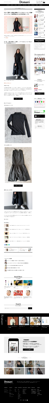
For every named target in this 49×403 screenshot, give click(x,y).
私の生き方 (19, 396)
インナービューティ (11, 396)
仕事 (15, 390)
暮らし (18, 389)
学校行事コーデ (24, 390)
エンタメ (19, 391)
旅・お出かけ (19, 394)
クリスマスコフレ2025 (11, 394)
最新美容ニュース (11, 393)
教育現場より (24, 391)
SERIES (38, 387)
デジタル (16, 391)
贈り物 (18, 398)
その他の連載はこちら (39, 93)
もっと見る (39, 36)
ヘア (9, 391)
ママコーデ (13, 8)
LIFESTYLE (20, 387)
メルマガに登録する (28, 349)
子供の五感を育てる (25, 389)
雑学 (15, 389)
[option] (12, 323)
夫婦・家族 (19, 395)
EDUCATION (25, 387)
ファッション (7, 8)
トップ (4, 8)
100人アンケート (19, 397)
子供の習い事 (24, 392)
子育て (18, 393)
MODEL (29, 387)
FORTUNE (33, 387)
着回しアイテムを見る (18, 98)
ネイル (10, 395)
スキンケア (10, 390)
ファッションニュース (6, 392)
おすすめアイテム (6, 391)
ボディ (10, 392)
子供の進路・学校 (24, 393)
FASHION (5, 387)
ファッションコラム (6, 390)
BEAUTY (10, 387)
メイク (10, 389)
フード (18, 390)
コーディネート (10, 8)
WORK (16, 387)
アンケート (39, 115)
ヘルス (18, 392)
